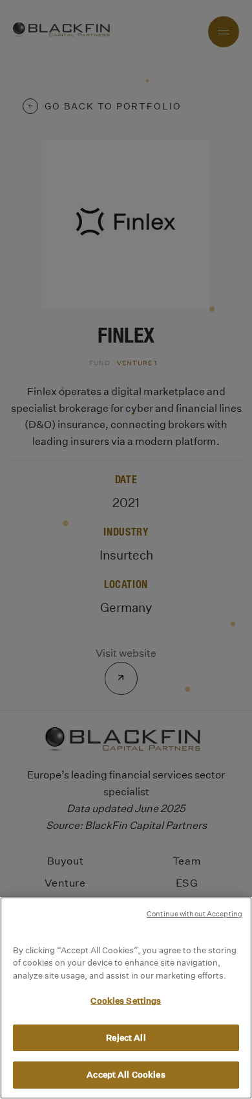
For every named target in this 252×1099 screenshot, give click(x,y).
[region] (126, 998)
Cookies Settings (125, 1000)
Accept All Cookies (126, 1074)
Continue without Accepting (194, 914)
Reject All (125, 1037)
